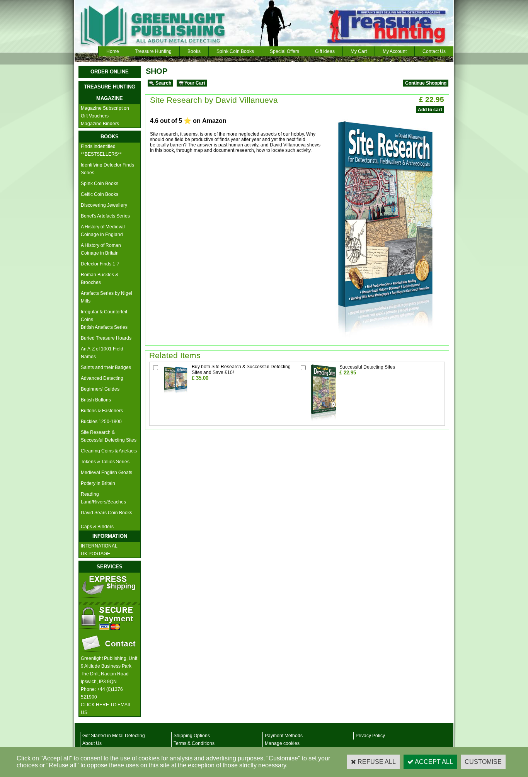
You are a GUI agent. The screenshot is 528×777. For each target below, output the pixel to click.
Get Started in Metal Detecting (113, 735)
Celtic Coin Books (99, 194)
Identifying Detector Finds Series (107, 168)
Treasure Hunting (153, 51)
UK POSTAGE (95, 553)
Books (194, 51)
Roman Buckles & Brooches (99, 278)
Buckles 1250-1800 (101, 421)
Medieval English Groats (106, 472)
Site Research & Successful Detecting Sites (108, 436)
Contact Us (434, 51)
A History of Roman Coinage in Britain (101, 249)
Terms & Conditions (194, 743)
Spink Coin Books (235, 51)
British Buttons (96, 400)
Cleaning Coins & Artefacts (109, 451)
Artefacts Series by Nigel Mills (106, 297)
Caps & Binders (97, 526)
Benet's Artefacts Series (105, 216)
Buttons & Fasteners (102, 410)
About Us (92, 743)
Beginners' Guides (100, 389)
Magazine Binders (100, 123)
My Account (395, 51)
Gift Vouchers (95, 116)
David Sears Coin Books (106, 512)
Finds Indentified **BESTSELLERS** (101, 150)
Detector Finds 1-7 (100, 264)
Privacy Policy (370, 735)
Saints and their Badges (106, 367)
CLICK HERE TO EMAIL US (106, 708)
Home (112, 51)
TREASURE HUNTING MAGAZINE (109, 92)
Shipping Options (192, 735)
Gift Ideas (325, 51)
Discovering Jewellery (104, 205)
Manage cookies (282, 743)
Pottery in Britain (98, 483)
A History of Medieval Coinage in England (103, 230)
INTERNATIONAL (99, 546)
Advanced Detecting (102, 378)
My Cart (359, 51)
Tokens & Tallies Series (105, 461)
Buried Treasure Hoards (106, 338)
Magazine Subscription (105, 108)
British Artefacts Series (104, 327)
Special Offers (284, 51)
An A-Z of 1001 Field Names (102, 352)
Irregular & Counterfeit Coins (104, 315)
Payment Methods (284, 735)
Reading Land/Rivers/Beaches (103, 498)
